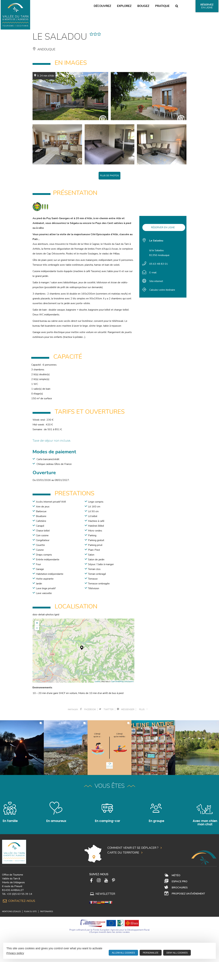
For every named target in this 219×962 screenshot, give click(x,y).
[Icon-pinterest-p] (113, 880)
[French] (91, 902)
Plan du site (30, 911)
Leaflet (97, 681)
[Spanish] (103, 902)
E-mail (152, 272)
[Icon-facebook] (91, 880)
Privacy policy (15, 953)
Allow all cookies (123, 952)
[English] (95, 902)
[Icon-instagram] (99, 880)
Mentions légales (11, 911)
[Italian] (110, 902)
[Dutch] (107, 902)
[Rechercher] (176, 6)
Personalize (150, 952)
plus (142, 709)
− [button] (37, 627)
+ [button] (37, 622)
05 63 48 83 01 (158, 264)
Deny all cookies (177, 952)
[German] (99, 902)
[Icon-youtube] (106, 880)
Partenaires (46, 911)
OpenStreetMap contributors (122, 681)
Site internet (156, 281)
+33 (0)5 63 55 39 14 (19, 894)
